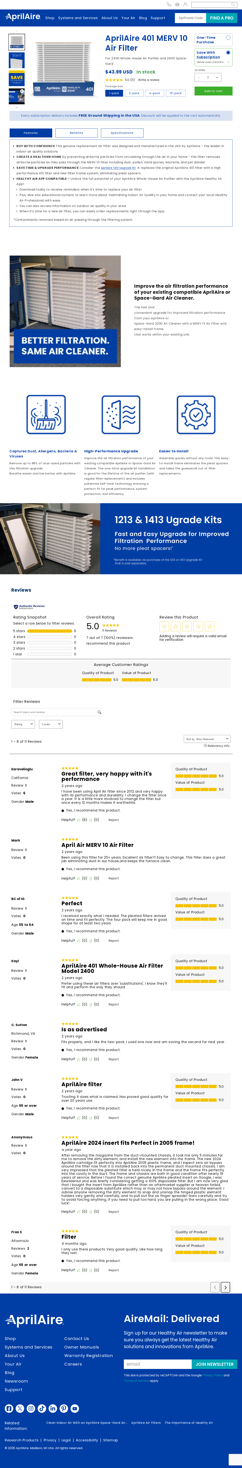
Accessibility (87, 1440)
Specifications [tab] (122, 133)
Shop (49, 18)
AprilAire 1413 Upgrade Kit (118, 168)
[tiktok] (42, 1408)
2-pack (134, 93)
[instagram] (31, 1408)
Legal (66, 1440)
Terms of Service (136, 1381)
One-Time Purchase (206, 39)
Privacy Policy (212, 1375)
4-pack (154, 93)
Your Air (128, 18)
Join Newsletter (214, 1364)
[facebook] (9, 1408)
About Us (110, 18)
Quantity (200, 70)
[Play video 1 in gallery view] (17, 96)
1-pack (114, 93)
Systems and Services (78, 18)
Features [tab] (31, 133)
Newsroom (16, 1381)
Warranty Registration (88, 1356)
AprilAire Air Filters (146, 1423)
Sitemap (110, 1440)
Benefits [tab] (76, 133)
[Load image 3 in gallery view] (17, 78)
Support (158, 18)
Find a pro (221, 18)
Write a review (148, 80)
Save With (208, 54)
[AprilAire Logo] (23, 18)
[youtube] (75, 1408)
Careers (73, 1364)
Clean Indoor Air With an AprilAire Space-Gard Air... (86, 1423)
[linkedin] (53, 1408)
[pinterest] (64, 1408)
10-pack (176, 93)
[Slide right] (16, 110)
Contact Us (76, 1339)
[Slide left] (16, 29)
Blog (143, 18)
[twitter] (20, 1408)
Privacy (50, 1440)
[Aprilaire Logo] (34, 1322)
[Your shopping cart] (177, 5)
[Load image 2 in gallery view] (17, 60)
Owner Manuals (81, 1347)
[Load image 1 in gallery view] (17, 42)
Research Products (22, 1440)
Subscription (208, 57)
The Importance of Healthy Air (189, 1423)
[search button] (233, 4)
